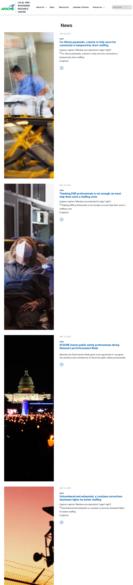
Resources (97, 7)
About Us (40, 7)
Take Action (63, 7)
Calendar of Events (81, 7)
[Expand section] (46, 7)
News (52, 7)
